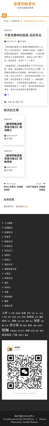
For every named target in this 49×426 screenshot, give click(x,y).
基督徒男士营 (10, 269)
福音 (30, 325)
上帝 (4, 313)
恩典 (17, 102)
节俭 (21, 102)
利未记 (7, 259)
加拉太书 (8, 264)
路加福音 (8, 296)
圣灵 (24, 317)
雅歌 (6, 301)
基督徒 (30, 316)
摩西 (27, 321)
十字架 (4, 317)
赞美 (41, 331)
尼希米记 (8, 278)
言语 (33, 330)
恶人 (9, 321)
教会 (31, 321)
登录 (26, 206)
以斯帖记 (8, 227)
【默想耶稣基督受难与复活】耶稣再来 (13, 158)
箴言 (6, 282)
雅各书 (21, 335)
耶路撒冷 (13, 331)
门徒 (15, 334)
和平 (9, 317)
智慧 (37, 320)
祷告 (25, 325)
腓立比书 (21, 331)
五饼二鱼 (11, 102)
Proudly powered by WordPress (18, 419)
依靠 (24, 313)
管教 (34, 325)
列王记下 (8, 250)
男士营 (14, 325)
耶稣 (5, 330)
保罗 (29, 313)
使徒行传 (8, 241)
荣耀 (28, 330)
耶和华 (40, 325)
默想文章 (8, 30)
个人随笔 (8, 223)
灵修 (42, 321)
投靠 (22, 321)
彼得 (4, 320)
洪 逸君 (23, 41)
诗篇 (6, 292)
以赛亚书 (8, 232)
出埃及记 (8, 246)
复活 (36, 317)
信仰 (33, 313)
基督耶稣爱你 (24, 4)
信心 (37, 313)
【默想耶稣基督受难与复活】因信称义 (13, 127)
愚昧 (14, 320)
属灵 (41, 317)
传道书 (7, 236)
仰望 (12, 313)
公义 (41, 313)
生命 (7, 325)
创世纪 (7, 255)
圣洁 (18, 317)
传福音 (18, 313)
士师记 (7, 273)
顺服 (26, 335)
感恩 (19, 321)
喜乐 (14, 317)
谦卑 (37, 331)
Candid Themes (30, 422)
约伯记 (7, 287)
